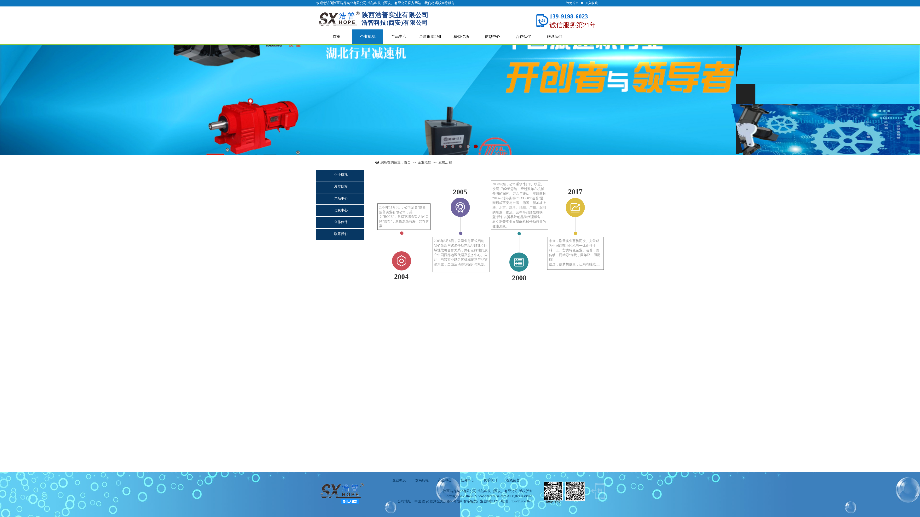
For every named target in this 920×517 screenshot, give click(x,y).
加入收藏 (591, 3)
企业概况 (367, 36)
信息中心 (492, 36)
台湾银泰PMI (430, 36)
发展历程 (341, 186)
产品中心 (399, 36)
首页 (336, 36)
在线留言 (513, 480)
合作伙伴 (523, 36)
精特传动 (461, 36)
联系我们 (554, 36)
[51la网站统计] (350, 502)
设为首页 (572, 3)
